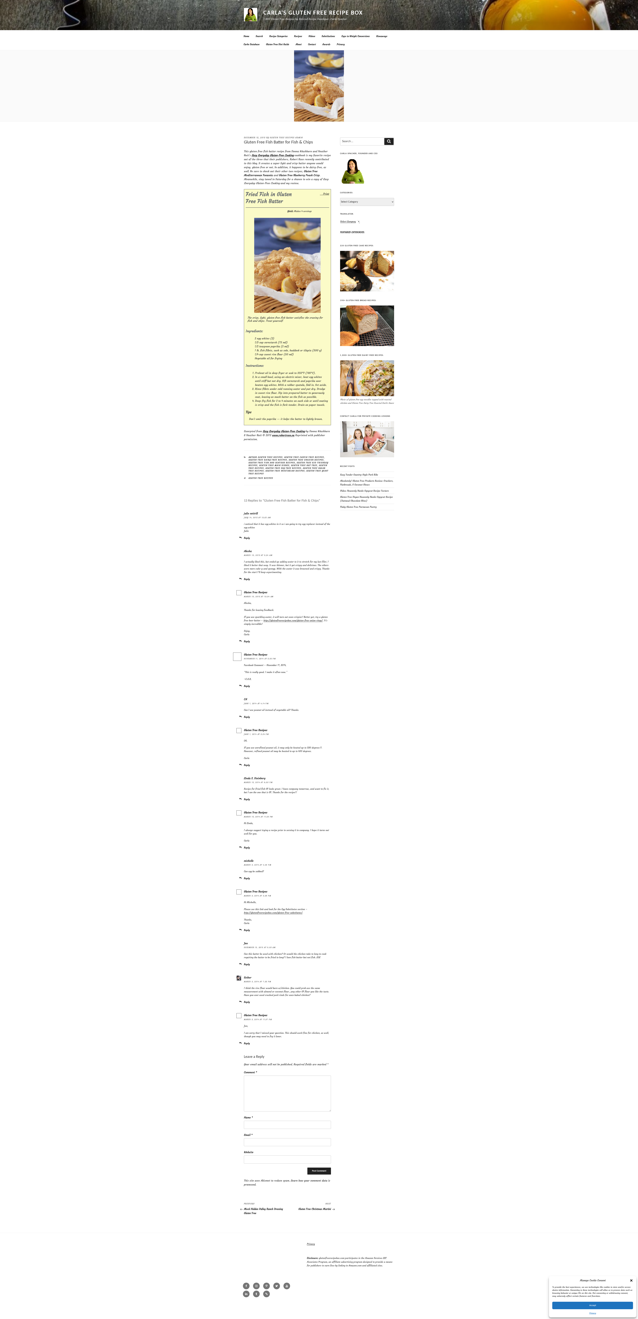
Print (326, 193)
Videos (312, 36)
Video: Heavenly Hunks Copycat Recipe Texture (364, 490)
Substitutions (328, 36)
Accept (592, 1305)
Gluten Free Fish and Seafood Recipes (272, 463)
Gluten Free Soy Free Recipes (283, 468)
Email (248, 1135)
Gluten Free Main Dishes (274, 465)
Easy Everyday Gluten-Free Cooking (273, 155)
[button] (631, 1280)
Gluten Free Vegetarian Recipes (285, 471)
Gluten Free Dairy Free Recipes (268, 460)
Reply (247, 537)
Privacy (592, 1313)
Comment (250, 1072)
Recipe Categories (278, 36)
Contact (312, 44)
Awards (326, 44)
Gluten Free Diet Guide (277, 44)
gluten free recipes (261, 478)
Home (246, 36)
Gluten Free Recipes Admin (286, 137)
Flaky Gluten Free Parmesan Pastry (358, 506)
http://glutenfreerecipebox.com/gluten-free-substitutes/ (273, 912)
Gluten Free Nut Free (304, 465)
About (299, 44)
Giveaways (381, 36)
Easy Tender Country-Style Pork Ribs (359, 474)
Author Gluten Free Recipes (266, 457)
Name (248, 1117)
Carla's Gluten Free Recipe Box (313, 13)
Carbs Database (252, 44)
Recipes (298, 36)
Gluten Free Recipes (255, 592)
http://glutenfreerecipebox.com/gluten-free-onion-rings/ (293, 620)
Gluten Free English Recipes (306, 460)
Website (248, 1152)
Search (259, 36)
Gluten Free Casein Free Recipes (304, 457)
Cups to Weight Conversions (355, 36)
